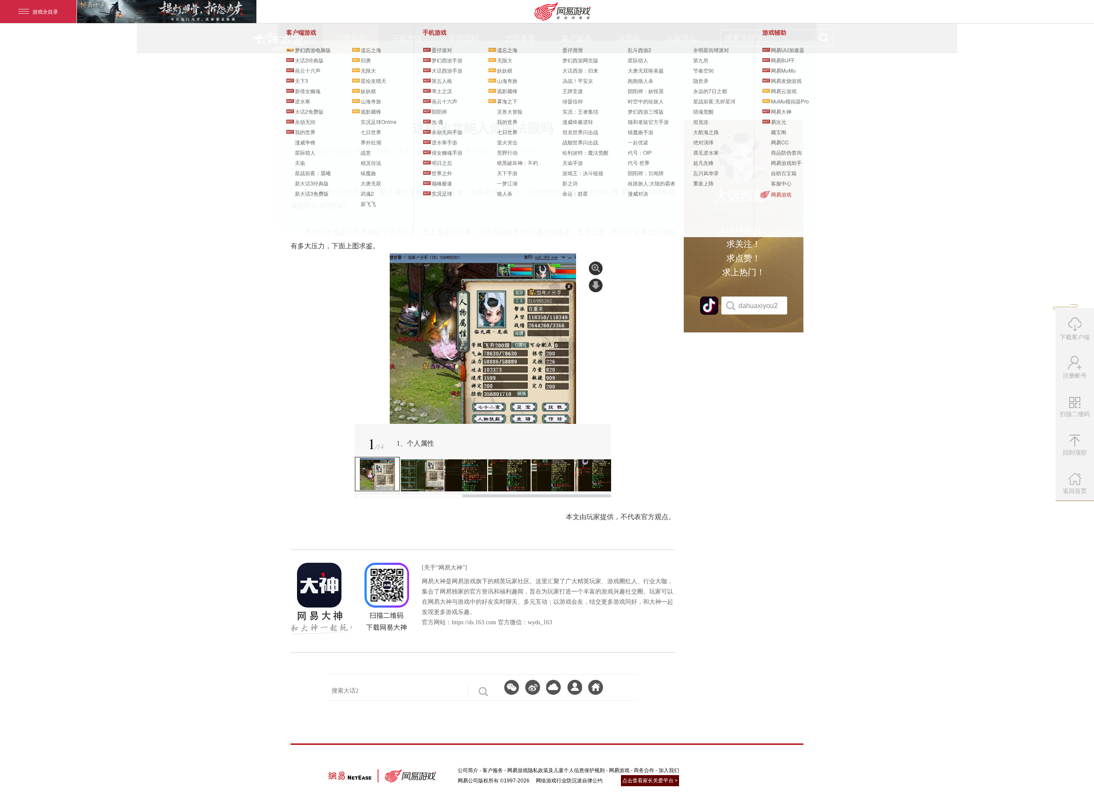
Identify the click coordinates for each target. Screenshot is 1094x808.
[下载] (553, 687)
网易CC (780, 142)
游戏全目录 (45, 11)
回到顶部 (1075, 452)
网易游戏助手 (786, 162)
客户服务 (492, 770)
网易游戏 (781, 194)
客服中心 (781, 183)
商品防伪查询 (786, 152)
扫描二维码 (1076, 417)
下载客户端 (1075, 337)
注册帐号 (1075, 375)
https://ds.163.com (474, 622)
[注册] (574, 687)
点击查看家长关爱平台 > (650, 781)
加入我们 (669, 770)
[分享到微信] (511, 687)
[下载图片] (596, 285)
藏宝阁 (778, 131)
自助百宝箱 (784, 172)
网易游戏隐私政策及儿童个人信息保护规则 (556, 770)
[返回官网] (595, 687)
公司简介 (468, 770)
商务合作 (644, 770)
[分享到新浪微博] (532, 687)
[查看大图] (596, 268)
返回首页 (1075, 491)
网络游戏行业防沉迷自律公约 (569, 781)
